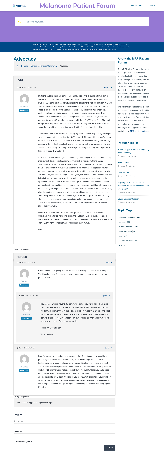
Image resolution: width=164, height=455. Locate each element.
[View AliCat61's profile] (24, 363)
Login (152, 5)
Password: (18, 431)
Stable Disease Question (128, 199)
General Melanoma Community (43, 66)
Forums (24, 66)
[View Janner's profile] (24, 278)
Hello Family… (124, 163)
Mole (122, 245)
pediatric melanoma (128, 241)
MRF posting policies (139, 131)
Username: (18, 421)
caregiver (124, 222)
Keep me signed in (24, 441)
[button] (136, 5)
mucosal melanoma (128, 227)
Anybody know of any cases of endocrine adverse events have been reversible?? (133, 185)
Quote (106, 88)
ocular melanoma (127, 231)
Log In (110, 447)
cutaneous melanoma (129, 217)
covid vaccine (123, 173)
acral (123, 236)
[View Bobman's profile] (24, 103)
